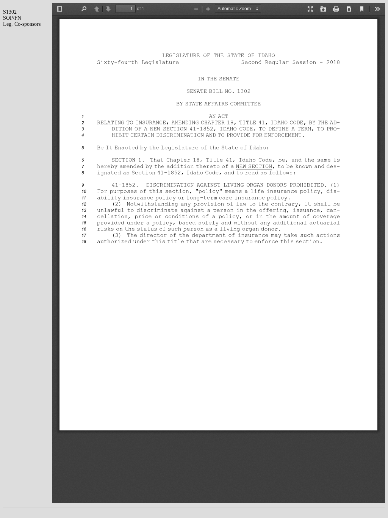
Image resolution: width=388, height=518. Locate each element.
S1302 (10, 12)
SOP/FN (12, 18)
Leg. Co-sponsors (22, 24)
